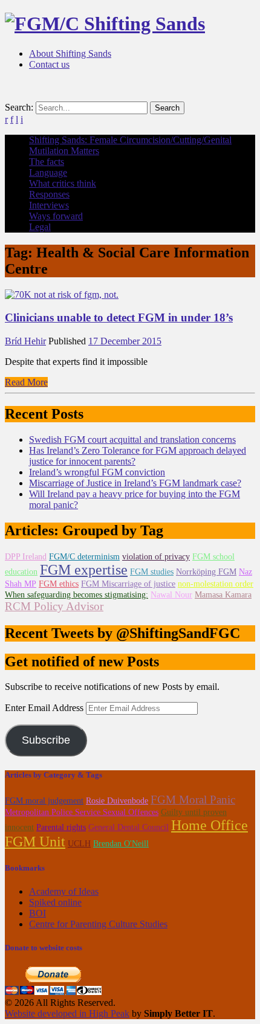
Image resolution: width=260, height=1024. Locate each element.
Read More (26, 382)
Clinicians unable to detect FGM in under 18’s (119, 317)
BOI (37, 913)
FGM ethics (59, 583)
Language (48, 172)
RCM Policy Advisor (54, 606)
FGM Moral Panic (193, 799)
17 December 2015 (124, 341)
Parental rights (61, 827)
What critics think (62, 183)
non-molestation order (215, 583)
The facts (46, 161)
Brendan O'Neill (121, 843)
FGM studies (152, 571)
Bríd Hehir (25, 341)
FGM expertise (84, 570)
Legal (40, 227)
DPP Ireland (26, 556)
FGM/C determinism (84, 556)
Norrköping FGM (206, 571)
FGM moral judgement (44, 800)
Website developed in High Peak (67, 1013)
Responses (49, 194)
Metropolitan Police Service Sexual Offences (81, 812)
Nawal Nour (171, 594)
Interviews (49, 205)
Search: (19, 107)
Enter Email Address (45, 708)
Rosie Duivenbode (117, 800)
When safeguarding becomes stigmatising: (76, 594)
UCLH (79, 843)
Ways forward (56, 216)
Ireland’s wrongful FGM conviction (97, 472)
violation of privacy (156, 556)
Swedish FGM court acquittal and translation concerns (132, 439)
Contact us (49, 64)
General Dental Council (128, 827)
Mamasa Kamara (223, 594)
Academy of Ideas (64, 891)
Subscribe (46, 740)
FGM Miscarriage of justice (128, 583)
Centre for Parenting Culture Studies (98, 924)
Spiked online (55, 902)
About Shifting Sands (70, 53)
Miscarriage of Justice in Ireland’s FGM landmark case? (135, 483)
